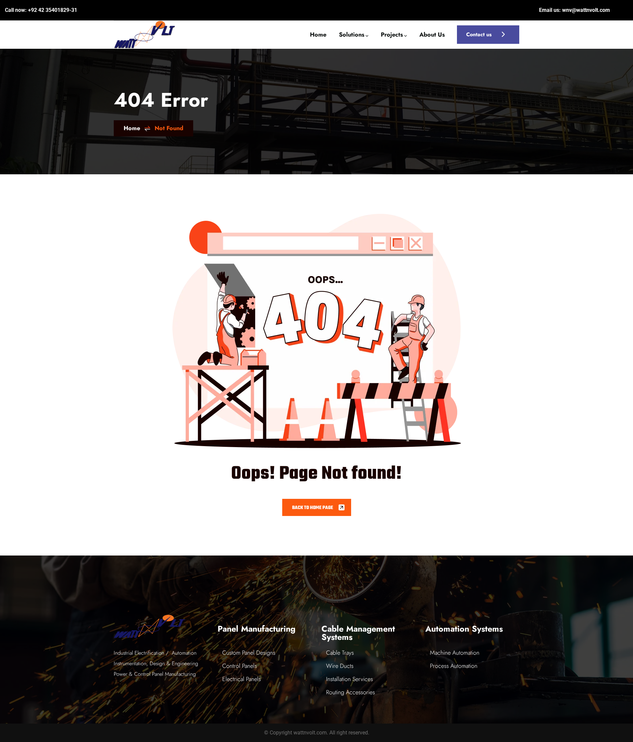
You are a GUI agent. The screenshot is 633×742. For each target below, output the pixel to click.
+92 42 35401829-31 (52, 10)
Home (132, 128)
